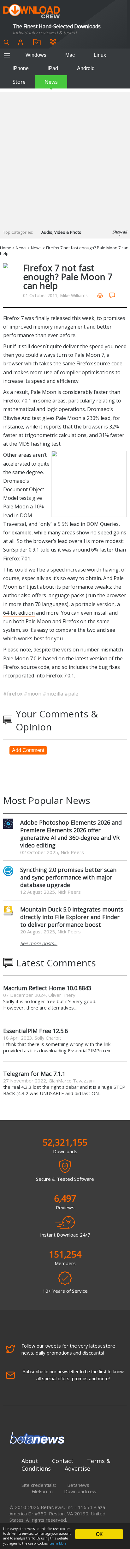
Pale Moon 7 (89, 354)
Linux (100, 55)
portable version (95, 604)
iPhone (21, 68)
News (51, 81)
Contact (63, 1461)
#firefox (13, 693)
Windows (36, 55)
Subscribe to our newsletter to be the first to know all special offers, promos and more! (73, 1375)
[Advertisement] (65, 157)
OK (99, 1534)
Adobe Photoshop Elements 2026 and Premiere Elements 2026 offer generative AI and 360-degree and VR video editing (71, 834)
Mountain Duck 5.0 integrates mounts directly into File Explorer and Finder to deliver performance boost (71, 916)
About (29, 1461)
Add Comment (28, 750)
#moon (33, 693)
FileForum (42, 1491)
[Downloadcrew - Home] (31, 11)
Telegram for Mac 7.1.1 (34, 1073)
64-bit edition (19, 612)
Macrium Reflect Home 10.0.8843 (47, 988)
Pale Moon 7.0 (20, 658)
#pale (71, 693)
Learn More (58, 1543)
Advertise (77, 1468)
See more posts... (38, 943)
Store (19, 81)
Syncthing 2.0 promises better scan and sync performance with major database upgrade (68, 877)
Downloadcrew (80, 1491)
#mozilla (53, 693)
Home (5, 248)
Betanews (78, 1485)
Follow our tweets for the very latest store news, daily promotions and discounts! (68, 1349)
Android (86, 68)
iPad (53, 68)
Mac (70, 55)
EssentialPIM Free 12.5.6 (35, 1031)
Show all (119, 232)
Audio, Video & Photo (61, 232)
